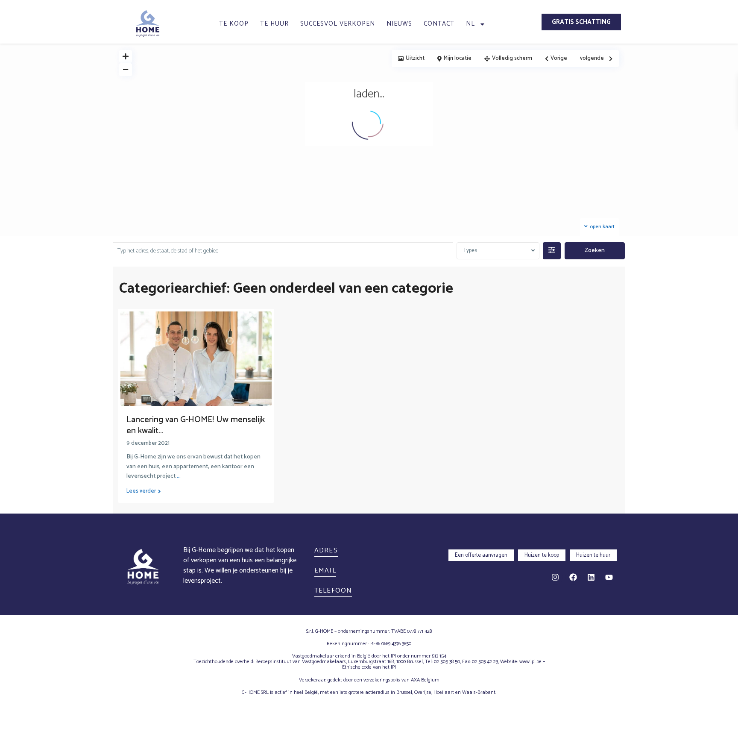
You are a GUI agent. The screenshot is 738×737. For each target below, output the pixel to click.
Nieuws (399, 23)
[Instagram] (555, 577)
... (179, 476)
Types (470, 250)
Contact (439, 23)
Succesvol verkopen (337, 23)
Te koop (234, 23)
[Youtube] (609, 577)
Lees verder (141, 491)
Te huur (274, 23)
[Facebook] (573, 577)
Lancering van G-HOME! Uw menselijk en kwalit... (195, 425)
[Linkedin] (591, 577)
